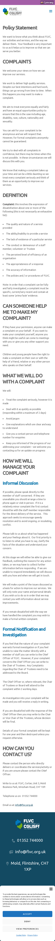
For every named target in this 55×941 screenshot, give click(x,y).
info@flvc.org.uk (24, 805)
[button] (51, 889)
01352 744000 (30, 840)
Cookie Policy (21, 935)
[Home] (12, 17)
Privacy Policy (33, 935)
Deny (27, 921)
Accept (27, 914)
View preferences (27, 929)
